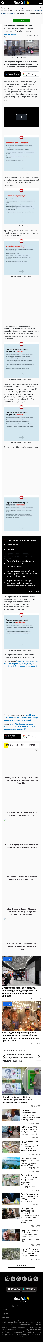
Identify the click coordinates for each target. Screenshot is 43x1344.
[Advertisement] (21, 301)
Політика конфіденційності (12, 1306)
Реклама (5, 1310)
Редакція (5, 1314)
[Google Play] (29, 1289)
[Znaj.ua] (21, 3)
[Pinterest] (35, 1278)
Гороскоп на (12, 544)
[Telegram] (13, 1278)
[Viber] (18, 1278)
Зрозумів (21, 20)
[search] (2, 2)
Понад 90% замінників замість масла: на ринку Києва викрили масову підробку (21, 564)
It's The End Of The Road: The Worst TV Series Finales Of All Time (21, 947)
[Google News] (24, 1278)
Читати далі (21, 1265)
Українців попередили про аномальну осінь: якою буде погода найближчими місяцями (21, 583)
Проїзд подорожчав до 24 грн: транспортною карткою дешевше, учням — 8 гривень (22, 573)
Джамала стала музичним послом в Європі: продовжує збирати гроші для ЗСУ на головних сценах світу (21, 663)
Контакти (5, 1317)
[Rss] (7, 1278)
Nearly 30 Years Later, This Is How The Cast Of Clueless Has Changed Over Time (21, 780)
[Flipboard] (30, 1278)
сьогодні (10, 549)
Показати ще (33, 591)
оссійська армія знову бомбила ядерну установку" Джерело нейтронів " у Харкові (21, 717)
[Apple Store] (13, 1289)
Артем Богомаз (10, 34)
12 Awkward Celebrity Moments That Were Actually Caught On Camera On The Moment (22, 912)
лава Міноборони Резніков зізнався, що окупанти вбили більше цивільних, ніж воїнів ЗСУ (19, 726)
